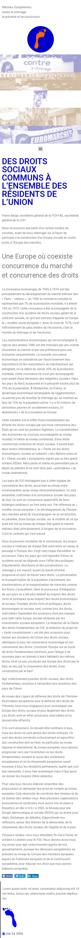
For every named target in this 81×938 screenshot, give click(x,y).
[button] (40, 149)
